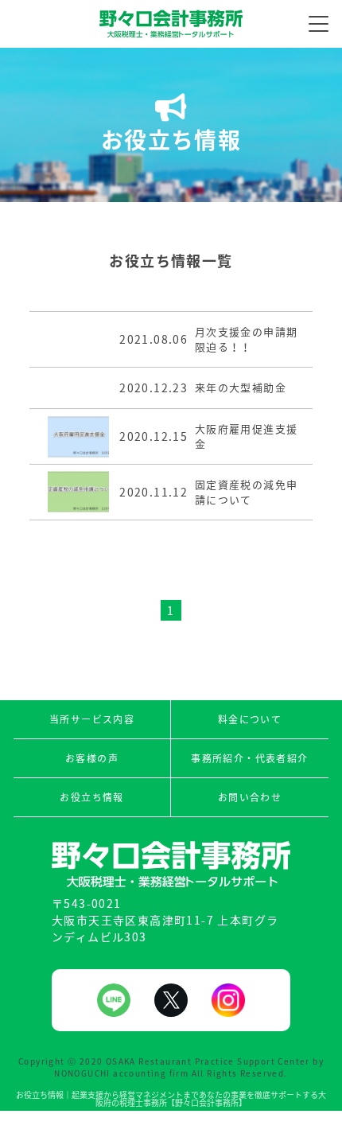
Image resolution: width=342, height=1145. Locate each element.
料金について (250, 719)
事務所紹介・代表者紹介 (249, 758)
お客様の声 (92, 758)
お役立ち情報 (91, 797)
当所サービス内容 (91, 719)
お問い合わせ (250, 797)
